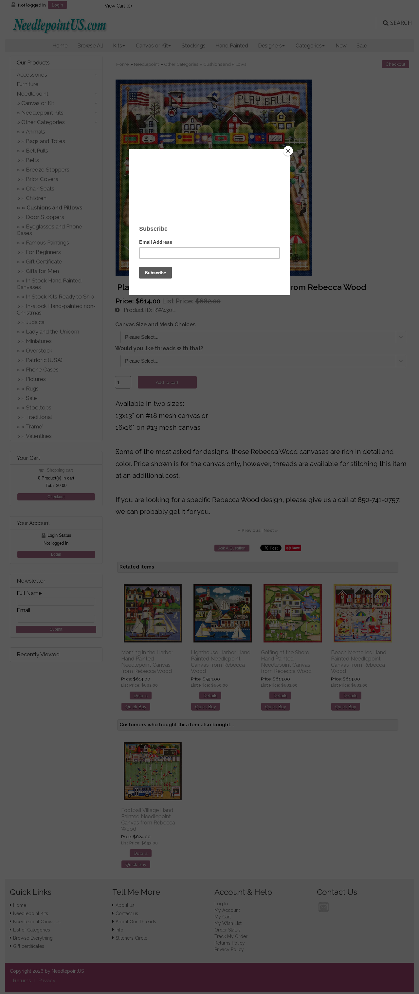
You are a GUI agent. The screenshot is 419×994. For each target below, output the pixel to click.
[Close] (288, 151)
